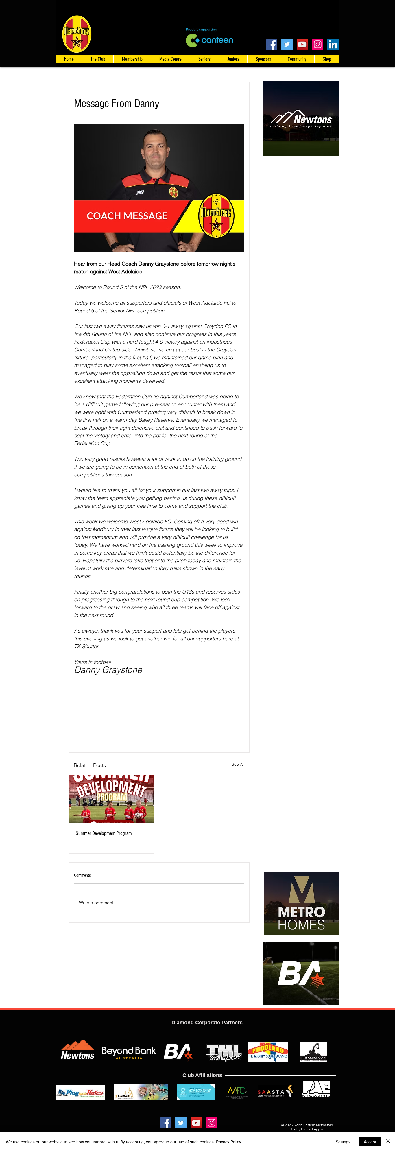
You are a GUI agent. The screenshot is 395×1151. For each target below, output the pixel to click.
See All (238, 764)
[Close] (388, 1141)
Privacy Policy (228, 1142)
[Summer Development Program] (111, 799)
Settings (343, 1142)
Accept (370, 1142)
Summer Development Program (104, 833)
